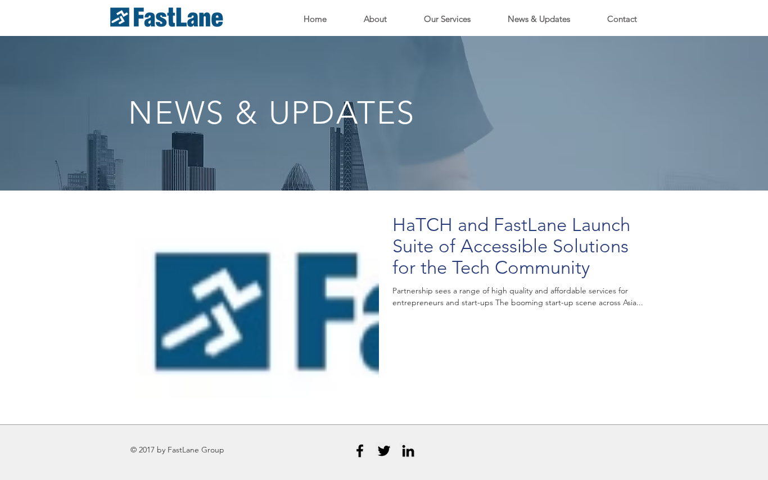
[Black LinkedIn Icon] (408, 450)
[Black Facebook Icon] (359, 450)
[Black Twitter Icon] (384, 450)
